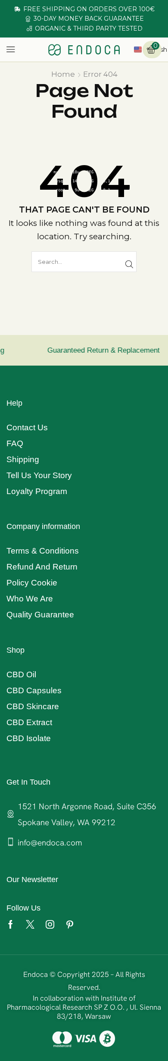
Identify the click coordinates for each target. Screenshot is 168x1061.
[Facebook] (10, 924)
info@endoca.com (50, 842)
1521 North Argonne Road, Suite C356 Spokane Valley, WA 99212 (87, 814)
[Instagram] (50, 924)
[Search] (129, 264)
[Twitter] (30, 924)
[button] (10, 49)
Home (63, 74)
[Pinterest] (69, 924)
